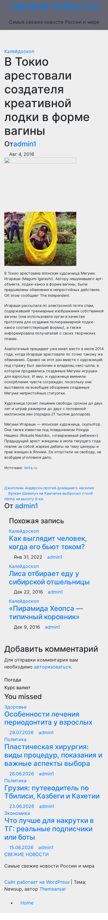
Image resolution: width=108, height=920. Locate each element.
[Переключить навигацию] (58, 39)
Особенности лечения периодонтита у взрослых (48, 718)
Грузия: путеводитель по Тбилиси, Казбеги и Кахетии (52, 792)
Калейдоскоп (19, 51)
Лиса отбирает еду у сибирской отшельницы (49, 577)
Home (26, 903)
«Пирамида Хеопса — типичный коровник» (46, 612)
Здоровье (15, 707)
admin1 (24, 144)
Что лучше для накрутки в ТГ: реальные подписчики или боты (49, 828)
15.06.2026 (22, 847)
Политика (15, 739)
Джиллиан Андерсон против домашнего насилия (49, 488)
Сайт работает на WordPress (37, 882)
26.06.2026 (22, 774)
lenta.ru (30, 468)
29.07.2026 (22, 732)
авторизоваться (52, 667)
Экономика (17, 813)
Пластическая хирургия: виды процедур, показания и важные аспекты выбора (53, 755)
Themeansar (52, 889)
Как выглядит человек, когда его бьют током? (48, 542)
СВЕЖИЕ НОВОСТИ (54, 6)
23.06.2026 (22, 806)
